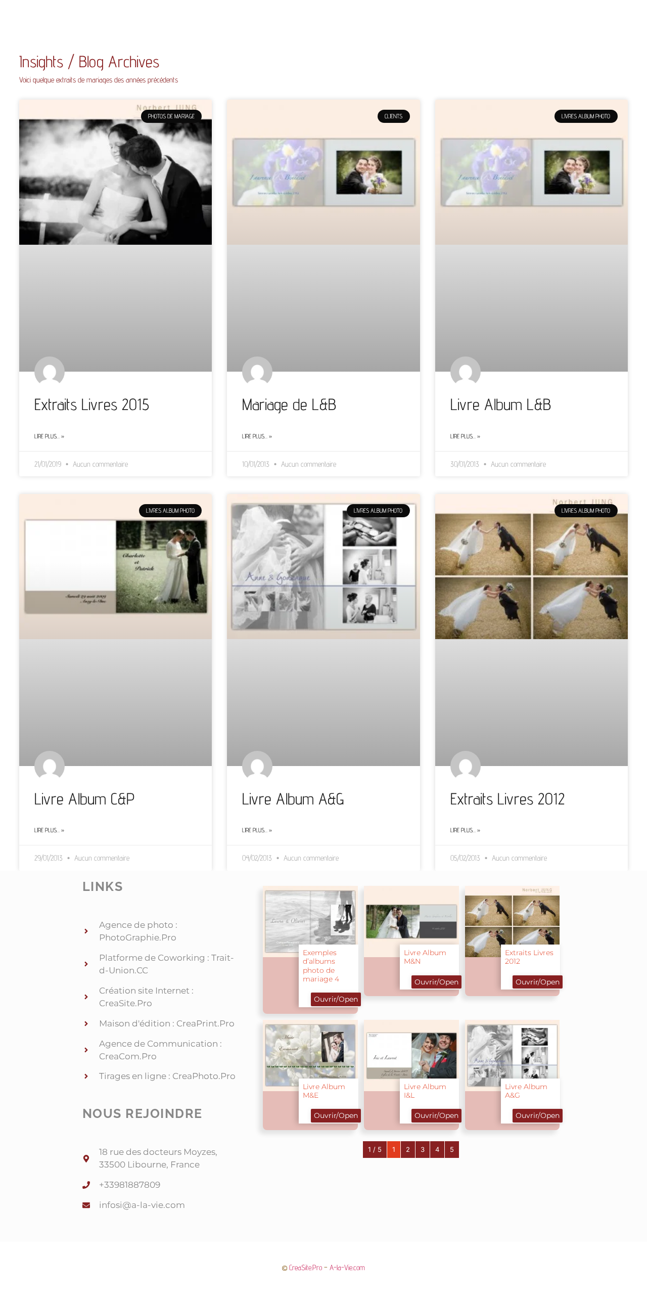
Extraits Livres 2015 (91, 404)
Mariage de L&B (289, 404)
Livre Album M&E (324, 1091)
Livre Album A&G (293, 798)
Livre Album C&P (84, 798)
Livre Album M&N (425, 957)
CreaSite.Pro (305, 1267)
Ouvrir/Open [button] (336, 999)
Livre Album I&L (425, 1091)
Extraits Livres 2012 (507, 798)
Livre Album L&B (500, 404)
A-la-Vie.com (347, 1267)
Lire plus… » (49, 436)
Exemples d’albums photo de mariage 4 (321, 965)
